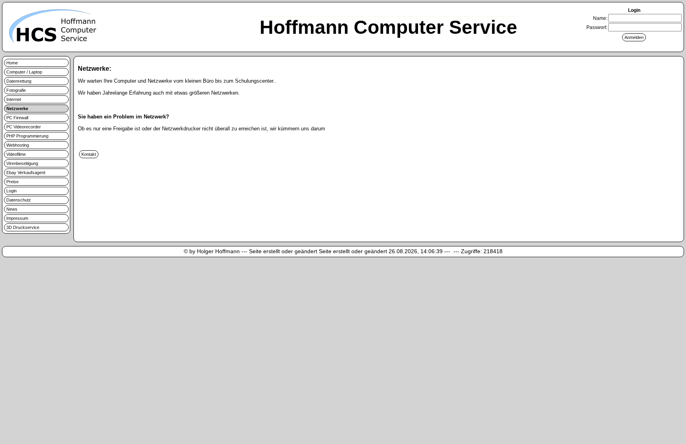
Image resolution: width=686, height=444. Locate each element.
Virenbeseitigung (22, 163)
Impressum (17, 218)
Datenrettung (18, 81)
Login (11, 190)
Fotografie (16, 90)
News (11, 209)
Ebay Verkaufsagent (25, 172)
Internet (13, 99)
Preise (12, 181)
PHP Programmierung (27, 136)
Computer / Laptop (24, 72)
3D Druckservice (22, 227)
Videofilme (16, 154)
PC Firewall (17, 117)
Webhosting (17, 145)
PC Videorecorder (23, 126)
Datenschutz (18, 200)
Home (12, 62)
